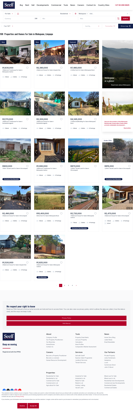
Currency (8, 18)
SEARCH (125, 18)
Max (81, 18)
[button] (87, 13)
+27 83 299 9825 (122, 5)
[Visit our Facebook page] (4, 390)
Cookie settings (9, 406)
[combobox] (100, 14)
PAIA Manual (66, 323)
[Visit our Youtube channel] (19, 390)
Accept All (33, 406)
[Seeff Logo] (9, 5)
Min (44, 18)
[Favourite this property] (27, 68)
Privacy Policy (66, 318)
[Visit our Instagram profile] (15, 390)
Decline (22, 406)
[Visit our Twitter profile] (8, 390)
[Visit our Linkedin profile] (12, 390)
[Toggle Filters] (118, 18)
